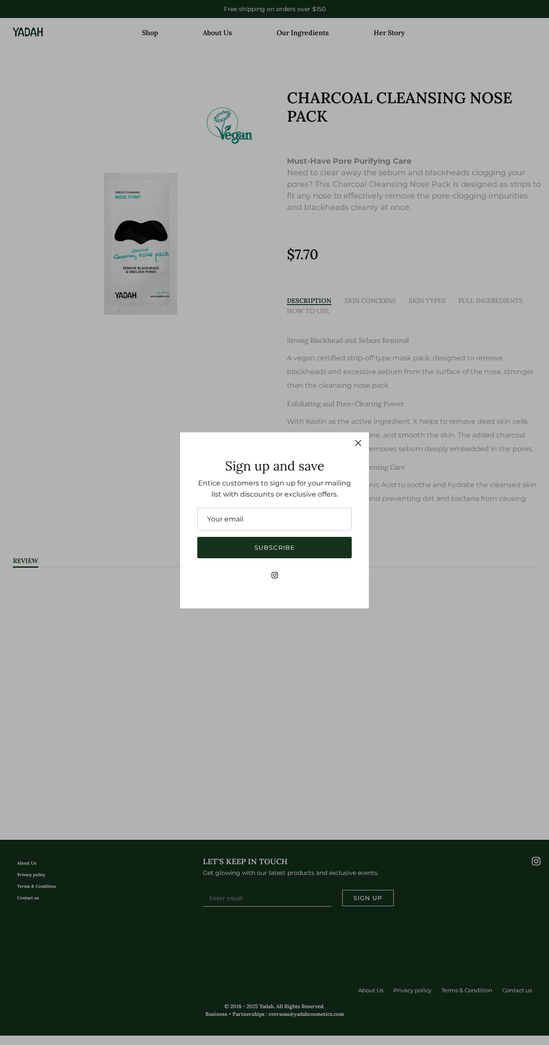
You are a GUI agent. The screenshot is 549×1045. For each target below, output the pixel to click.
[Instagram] (274, 575)
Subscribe (274, 547)
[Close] (358, 443)
